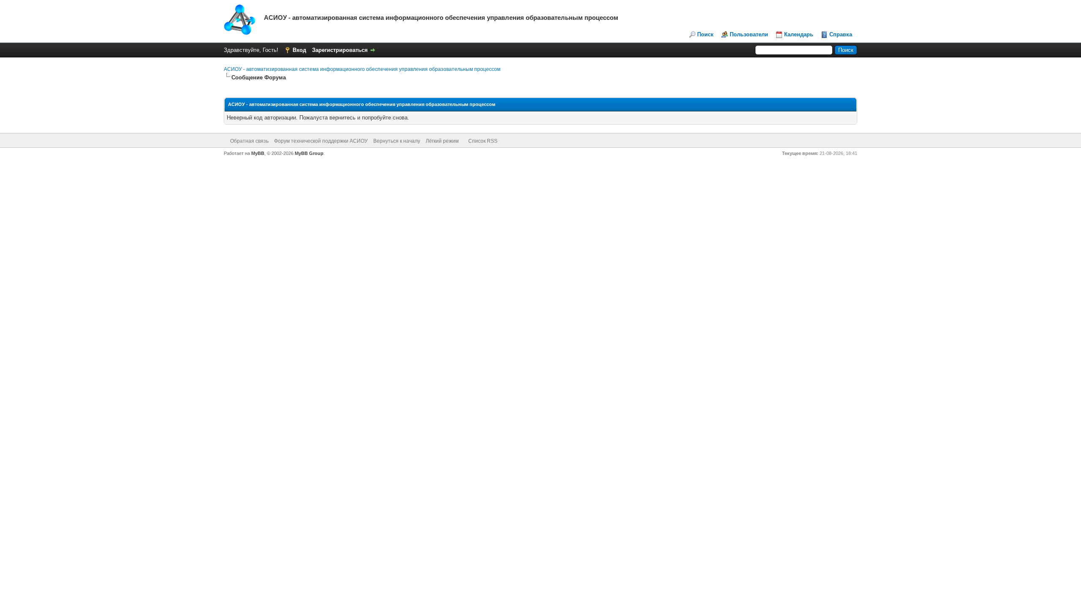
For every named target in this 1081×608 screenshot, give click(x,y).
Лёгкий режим (442, 141)
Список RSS (482, 141)
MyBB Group (309, 153)
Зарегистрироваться (340, 50)
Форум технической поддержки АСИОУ (321, 141)
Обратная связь (249, 141)
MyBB (257, 153)
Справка (840, 34)
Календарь (798, 34)
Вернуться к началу (396, 141)
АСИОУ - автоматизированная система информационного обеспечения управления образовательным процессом (362, 69)
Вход (299, 50)
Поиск (705, 34)
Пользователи (749, 34)
